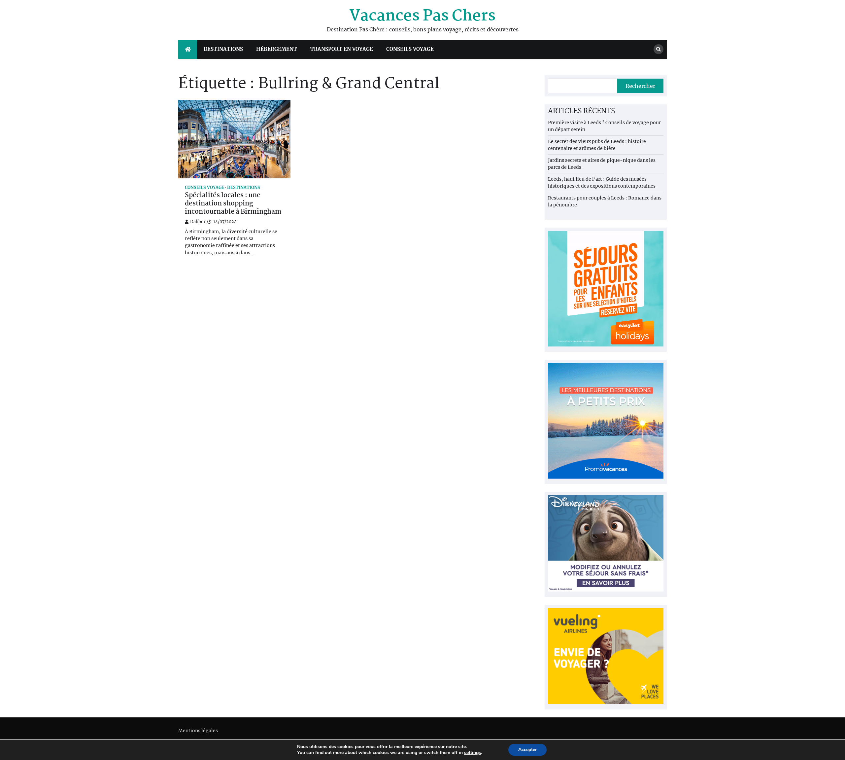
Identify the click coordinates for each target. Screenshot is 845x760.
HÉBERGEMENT (276, 49)
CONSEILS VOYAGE (410, 49)
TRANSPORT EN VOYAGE (341, 49)
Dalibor (198, 221)
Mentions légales (198, 731)
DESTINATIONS (223, 49)
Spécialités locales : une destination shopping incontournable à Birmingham (233, 204)
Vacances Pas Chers (422, 16)
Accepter (527, 749)
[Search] (658, 49)
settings (472, 753)
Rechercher (640, 86)
